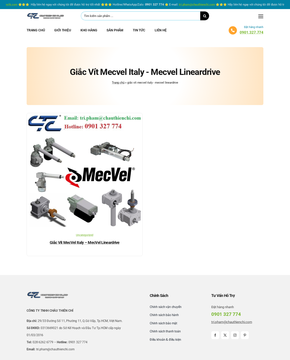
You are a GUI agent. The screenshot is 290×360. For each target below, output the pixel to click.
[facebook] (215, 335)
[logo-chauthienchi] (45, 14)
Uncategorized (84, 235)
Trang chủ (118, 82)
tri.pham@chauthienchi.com (231, 322)
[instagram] (235, 335)
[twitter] (225, 335)
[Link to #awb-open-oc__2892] (260, 16)
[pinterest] (245, 335)
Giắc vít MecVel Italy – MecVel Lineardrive (85, 242)
